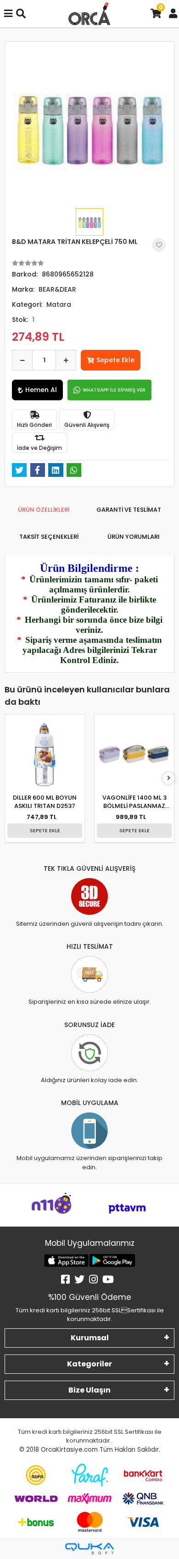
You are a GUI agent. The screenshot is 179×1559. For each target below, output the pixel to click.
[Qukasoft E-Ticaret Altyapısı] (89, 1548)
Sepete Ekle (115, 360)
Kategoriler (89, 1364)
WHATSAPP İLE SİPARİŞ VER (114, 390)
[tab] (44, 510)
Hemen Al (41, 389)
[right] (169, 778)
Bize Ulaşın (89, 1390)
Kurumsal (90, 1337)
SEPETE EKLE (45, 830)
